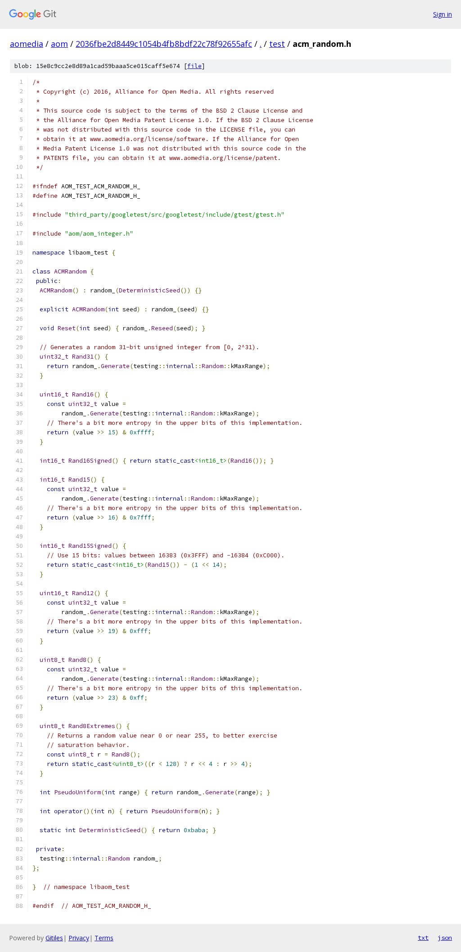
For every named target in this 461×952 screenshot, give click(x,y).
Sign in (442, 14)
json (445, 938)
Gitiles (54, 938)
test (277, 43)
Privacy (78, 938)
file (194, 66)
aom (59, 43)
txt (423, 938)
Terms (104, 938)
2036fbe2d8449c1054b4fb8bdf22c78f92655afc (164, 43)
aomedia (26, 43)
